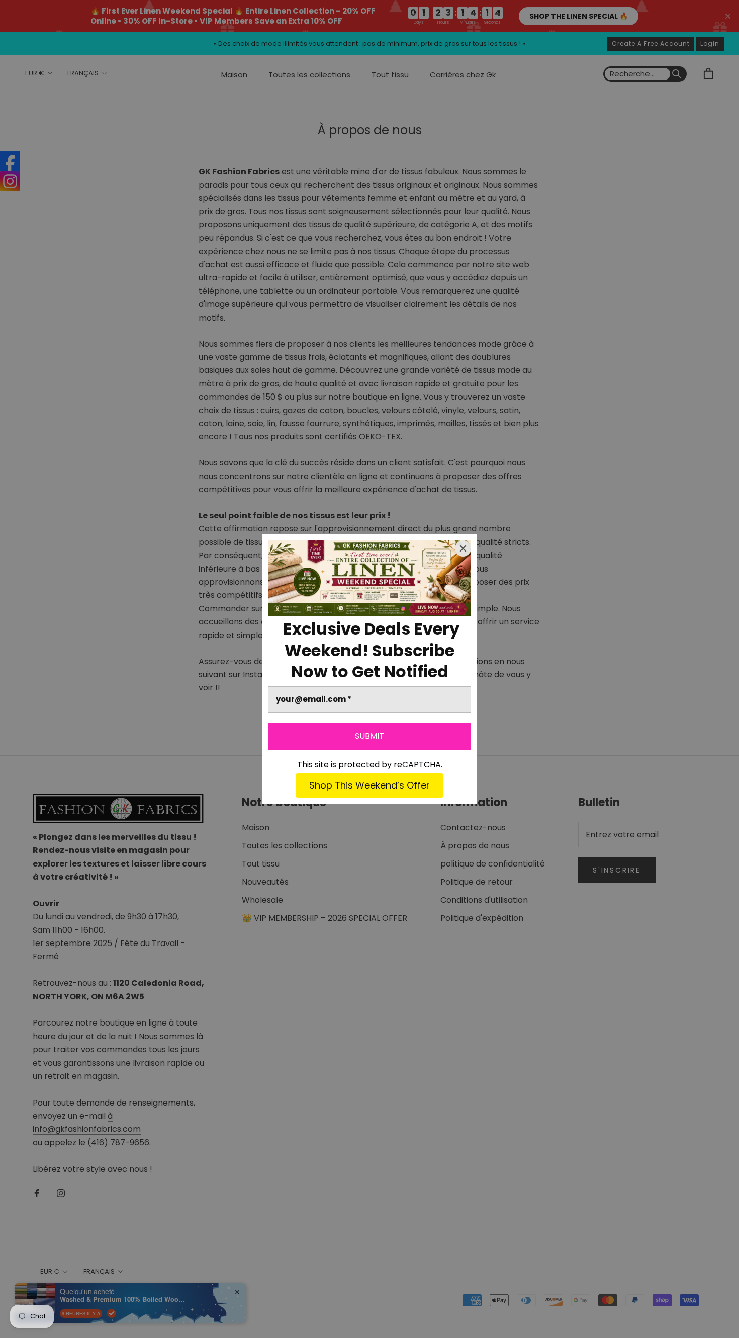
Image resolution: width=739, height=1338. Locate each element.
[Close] (463, 548)
